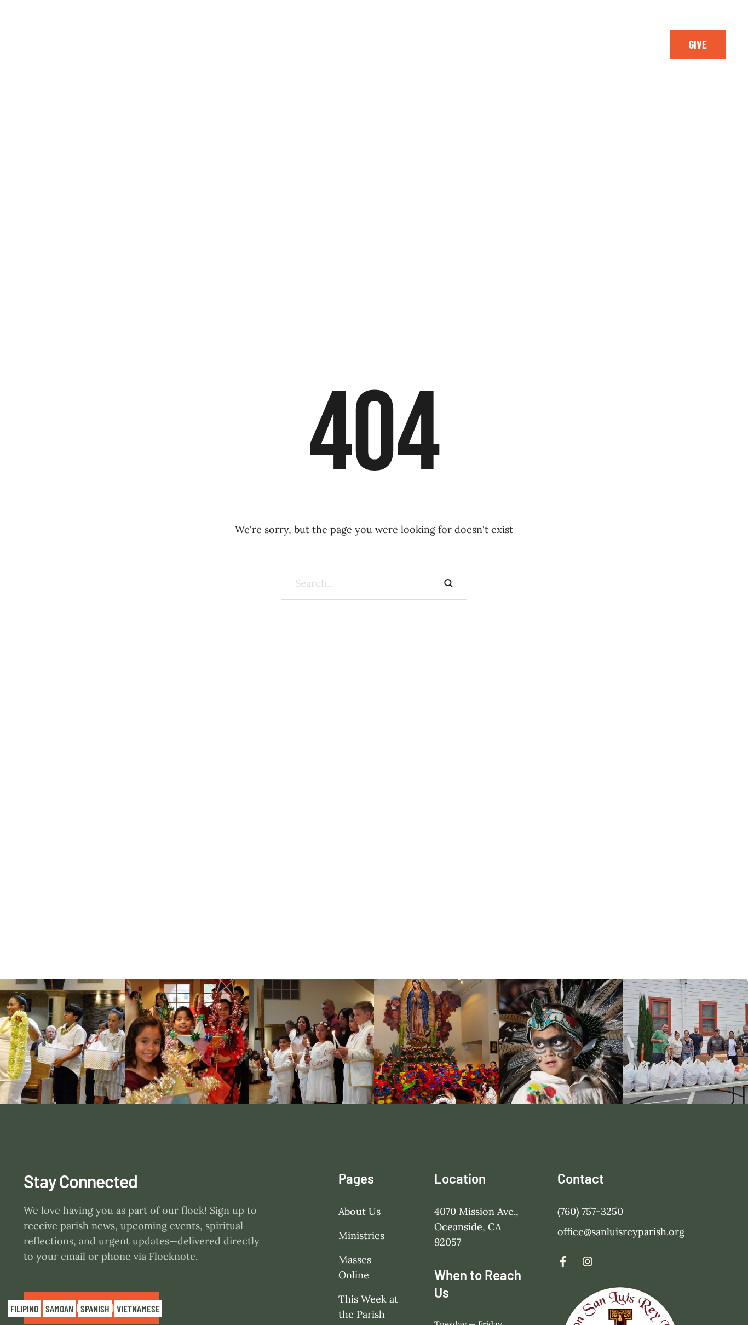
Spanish (95, 1309)
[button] (698, 44)
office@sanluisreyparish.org (620, 1231)
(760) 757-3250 (590, 1211)
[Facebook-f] (606, 44)
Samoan (59, 1309)
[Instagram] (631, 44)
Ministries (361, 1235)
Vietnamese (138, 1309)
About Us (359, 1211)
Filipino (24, 1309)
